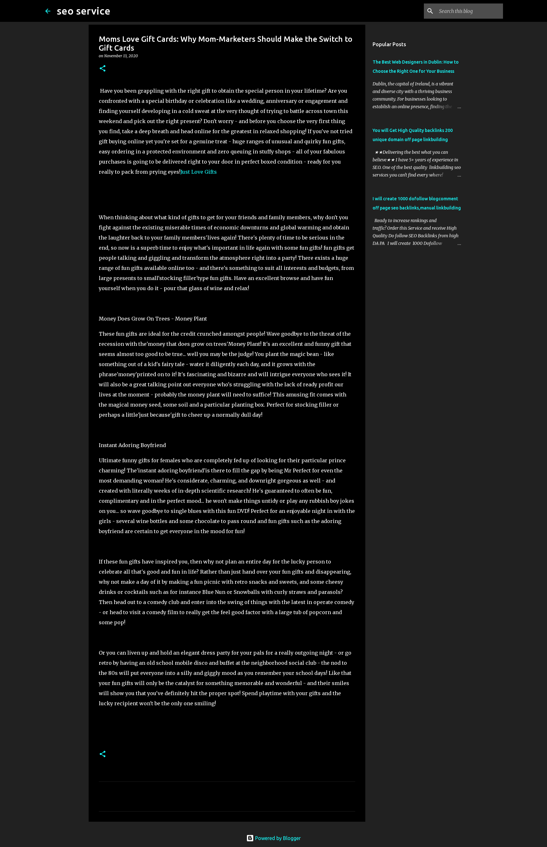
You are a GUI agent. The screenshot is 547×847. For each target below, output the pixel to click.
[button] (102, 69)
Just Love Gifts (198, 172)
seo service (83, 10)
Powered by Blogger (277, 838)
